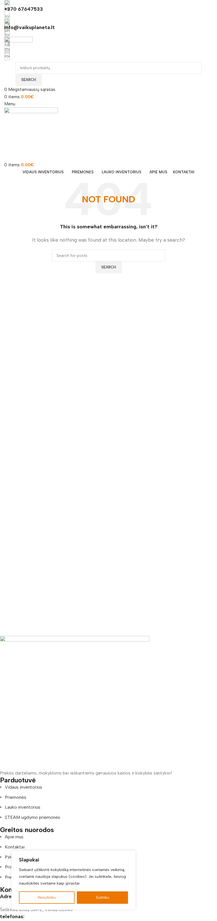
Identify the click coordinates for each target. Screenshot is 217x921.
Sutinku (102, 897)
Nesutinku (47, 897)
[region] (73, 880)
